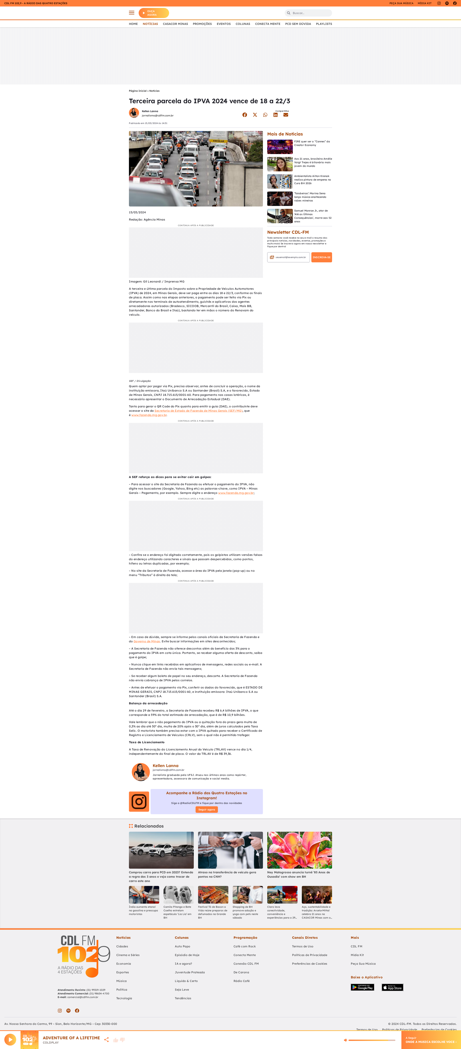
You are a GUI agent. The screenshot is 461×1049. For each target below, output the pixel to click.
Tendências (183, 998)
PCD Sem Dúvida (298, 24)
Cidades (122, 946)
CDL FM (356, 946)
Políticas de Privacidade (309, 955)
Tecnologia (124, 998)
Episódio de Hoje (187, 955)
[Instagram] (439, 3)
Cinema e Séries (128, 955)
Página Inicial (138, 90)
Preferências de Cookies (309, 963)
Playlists (324, 24)
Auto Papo (182, 946)
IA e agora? (183, 963)
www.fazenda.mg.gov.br (149, 415)
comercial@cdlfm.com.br (82, 997)
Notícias (150, 24)
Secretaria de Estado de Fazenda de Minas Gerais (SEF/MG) (199, 410)
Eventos (224, 24)
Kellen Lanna (150, 111)
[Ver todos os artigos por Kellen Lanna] (134, 113)
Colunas (243, 24)
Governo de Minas (147, 641)
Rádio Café (242, 981)
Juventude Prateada (190, 972)
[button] (245, 114)
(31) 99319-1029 (96, 990)
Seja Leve (182, 989)
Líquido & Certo (186, 981)
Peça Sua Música (363, 963)
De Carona (241, 972)
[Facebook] (455, 3)
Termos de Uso (303, 946)
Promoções (202, 24)
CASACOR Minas (175, 24)
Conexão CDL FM (246, 963)
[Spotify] (447, 3)
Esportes (122, 972)
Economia (123, 963)
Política (121, 989)
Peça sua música (401, 3)
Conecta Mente (267, 24)
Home (133, 24)
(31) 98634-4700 (99, 993)
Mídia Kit (424, 3)
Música (121, 981)
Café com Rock (245, 946)
